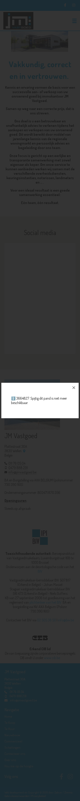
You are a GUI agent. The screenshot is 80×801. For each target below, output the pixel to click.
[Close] (74, 388)
